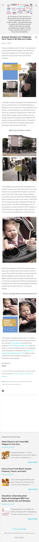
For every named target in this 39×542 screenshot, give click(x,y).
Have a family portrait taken (18, 345)
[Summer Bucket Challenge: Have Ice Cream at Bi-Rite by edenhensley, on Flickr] (19, 333)
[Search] (36, 6)
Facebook (28, 373)
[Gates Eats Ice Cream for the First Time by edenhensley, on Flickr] (19, 263)
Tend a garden (16, 343)
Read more (32, 462)
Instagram (21, 373)
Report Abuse (19, 537)
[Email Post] (3, 391)
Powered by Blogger (19, 529)
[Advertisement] (19, 414)
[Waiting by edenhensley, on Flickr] (19, 97)
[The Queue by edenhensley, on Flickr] (19, 181)
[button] (36, 37)
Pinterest (4, 376)
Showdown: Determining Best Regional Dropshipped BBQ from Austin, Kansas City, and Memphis (16, 498)
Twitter (16, 373)
